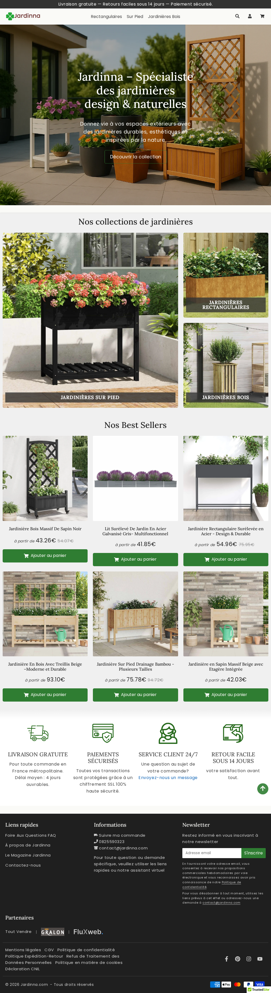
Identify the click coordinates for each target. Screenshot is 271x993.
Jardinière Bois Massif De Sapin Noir (45, 528)
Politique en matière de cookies (89, 962)
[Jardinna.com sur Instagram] (249, 959)
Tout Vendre (18, 931)
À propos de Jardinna (28, 845)
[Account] (250, 16)
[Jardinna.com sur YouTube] (260, 959)
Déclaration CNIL (22, 969)
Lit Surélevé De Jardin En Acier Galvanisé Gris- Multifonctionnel (135, 531)
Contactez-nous (23, 865)
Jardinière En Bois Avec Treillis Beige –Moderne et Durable (45, 666)
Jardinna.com (34, 984)
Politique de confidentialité (86, 950)
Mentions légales (23, 950)
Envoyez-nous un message (168, 778)
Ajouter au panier (48, 555)
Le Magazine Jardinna (28, 855)
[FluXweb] (88, 931)
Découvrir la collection (135, 157)
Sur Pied (135, 16)
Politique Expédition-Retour (34, 956)
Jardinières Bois (164, 16)
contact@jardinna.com (123, 848)
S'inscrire (253, 853)
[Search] (237, 16)
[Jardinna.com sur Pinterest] (238, 959)
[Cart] (262, 16)
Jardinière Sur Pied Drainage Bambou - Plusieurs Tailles (135, 666)
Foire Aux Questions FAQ (30, 835)
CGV (49, 950)
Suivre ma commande (122, 835)
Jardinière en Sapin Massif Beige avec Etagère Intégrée (225, 666)
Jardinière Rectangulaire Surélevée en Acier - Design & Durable (226, 531)
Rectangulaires (106, 16)
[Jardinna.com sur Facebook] (227, 959)
